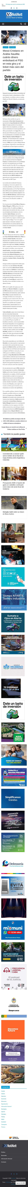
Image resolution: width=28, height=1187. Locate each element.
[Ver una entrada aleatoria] (25, 24)
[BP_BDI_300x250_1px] (14, 74)
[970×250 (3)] (14, 150)
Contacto (3, 1162)
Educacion (3, 1101)
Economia (3, 1098)
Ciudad (3, 1091)
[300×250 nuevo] (13, 789)
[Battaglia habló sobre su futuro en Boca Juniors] (14, 497)
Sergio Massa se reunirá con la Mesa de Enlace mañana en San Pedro (13, 428)
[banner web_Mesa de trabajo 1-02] (14, 993)
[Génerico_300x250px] (13, 524)
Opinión (3, 1111)
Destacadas (12, 47)
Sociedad (3, 1121)
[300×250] (13, 546)
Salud (2, 1119)
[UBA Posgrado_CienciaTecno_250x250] (11, 679)
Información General (6, 1106)
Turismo (3, 1127)
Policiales (3, 1114)
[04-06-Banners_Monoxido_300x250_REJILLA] (13, 877)
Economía (4, 1155)
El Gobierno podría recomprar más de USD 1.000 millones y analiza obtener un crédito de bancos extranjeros (15, 421)
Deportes (5, 47)
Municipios (3, 1109)
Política (3, 1116)
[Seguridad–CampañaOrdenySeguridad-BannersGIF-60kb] (13, 943)
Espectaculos (4, 1104)
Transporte (4, 1124)
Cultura (3, 1093)
